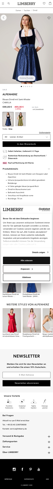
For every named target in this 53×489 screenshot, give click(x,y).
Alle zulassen (27, 260)
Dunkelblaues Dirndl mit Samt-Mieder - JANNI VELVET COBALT (31, 296)
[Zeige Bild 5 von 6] (29, 86)
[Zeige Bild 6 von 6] (31, 86)
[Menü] (3, 3)
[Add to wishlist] (49, 18)
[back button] (4, 18)
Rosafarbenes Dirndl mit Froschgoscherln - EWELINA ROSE (31, 335)
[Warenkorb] (50, 3)
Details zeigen (38, 252)
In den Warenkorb (26, 144)
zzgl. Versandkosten (38, 109)
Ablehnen (26, 277)
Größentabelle (44, 133)
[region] (26, 50)
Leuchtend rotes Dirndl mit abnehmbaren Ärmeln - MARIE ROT (11, 335)
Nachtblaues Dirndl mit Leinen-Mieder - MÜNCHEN (11, 296)
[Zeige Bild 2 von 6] (23, 86)
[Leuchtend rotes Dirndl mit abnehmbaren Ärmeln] (12, 320)
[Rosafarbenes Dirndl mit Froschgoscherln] (32, 320)
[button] (26, 137)
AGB (47, 479)
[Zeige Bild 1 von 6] (21, 86)
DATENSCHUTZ (29, 479)
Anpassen (25, 269)
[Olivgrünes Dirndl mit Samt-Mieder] (20, 119)
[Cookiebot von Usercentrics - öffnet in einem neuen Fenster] (39, 209)
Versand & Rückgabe (13, 436)
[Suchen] (9, 3)
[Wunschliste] (44, 3)
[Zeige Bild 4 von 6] (27, 86)
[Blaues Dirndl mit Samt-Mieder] (8, 119)
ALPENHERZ (10, 94)
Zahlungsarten (10, 442)
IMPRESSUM (8, 479)
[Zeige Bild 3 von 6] (25, 86)
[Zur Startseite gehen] (26, 4)
